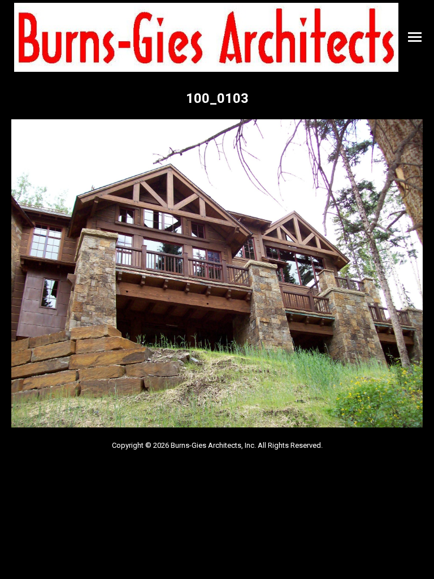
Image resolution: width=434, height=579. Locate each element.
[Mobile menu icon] (415, 37)
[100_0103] (217, 273)
